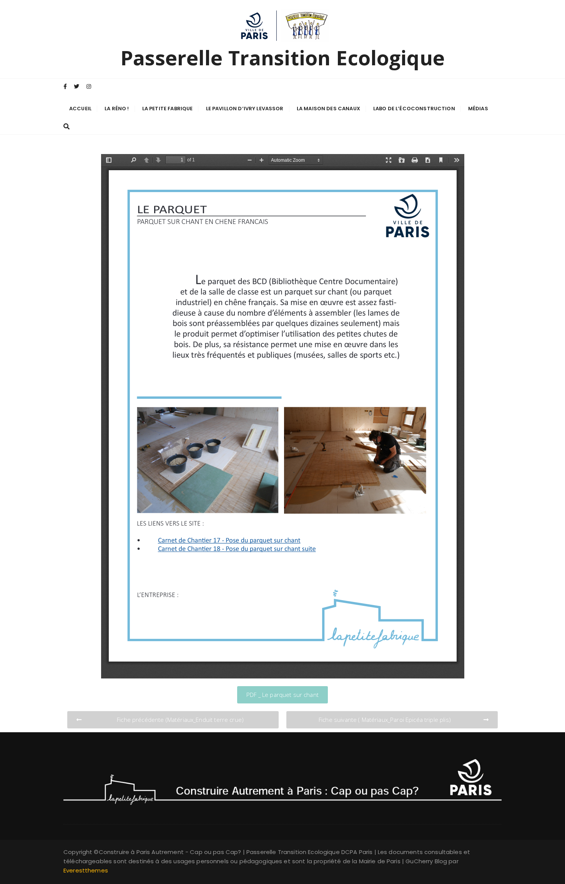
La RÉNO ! (117, 108)
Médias (478, 108)
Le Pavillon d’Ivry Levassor (245, 108)
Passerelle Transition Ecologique (282, 58)
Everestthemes (85, 870)
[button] (282, 694)
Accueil (80, 108)
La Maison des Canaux (328, 108)
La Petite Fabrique (167, 108)
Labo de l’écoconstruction (414, 108)
